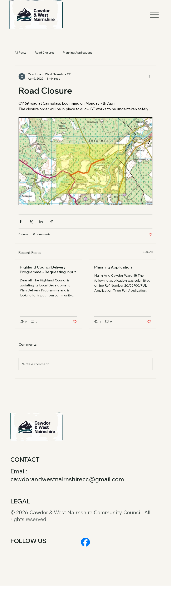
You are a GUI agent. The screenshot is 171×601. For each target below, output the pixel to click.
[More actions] (149, 76)
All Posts (20, 52)
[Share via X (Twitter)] (31, 221)
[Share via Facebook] (21, 221)
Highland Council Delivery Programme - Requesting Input (48, 269)
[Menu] (154, 15)
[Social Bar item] (85, 542)
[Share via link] (51, 221)
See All (148, 252)
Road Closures (44, 52)
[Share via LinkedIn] (41, 221)
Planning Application (113, 267)
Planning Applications (77, 52)
